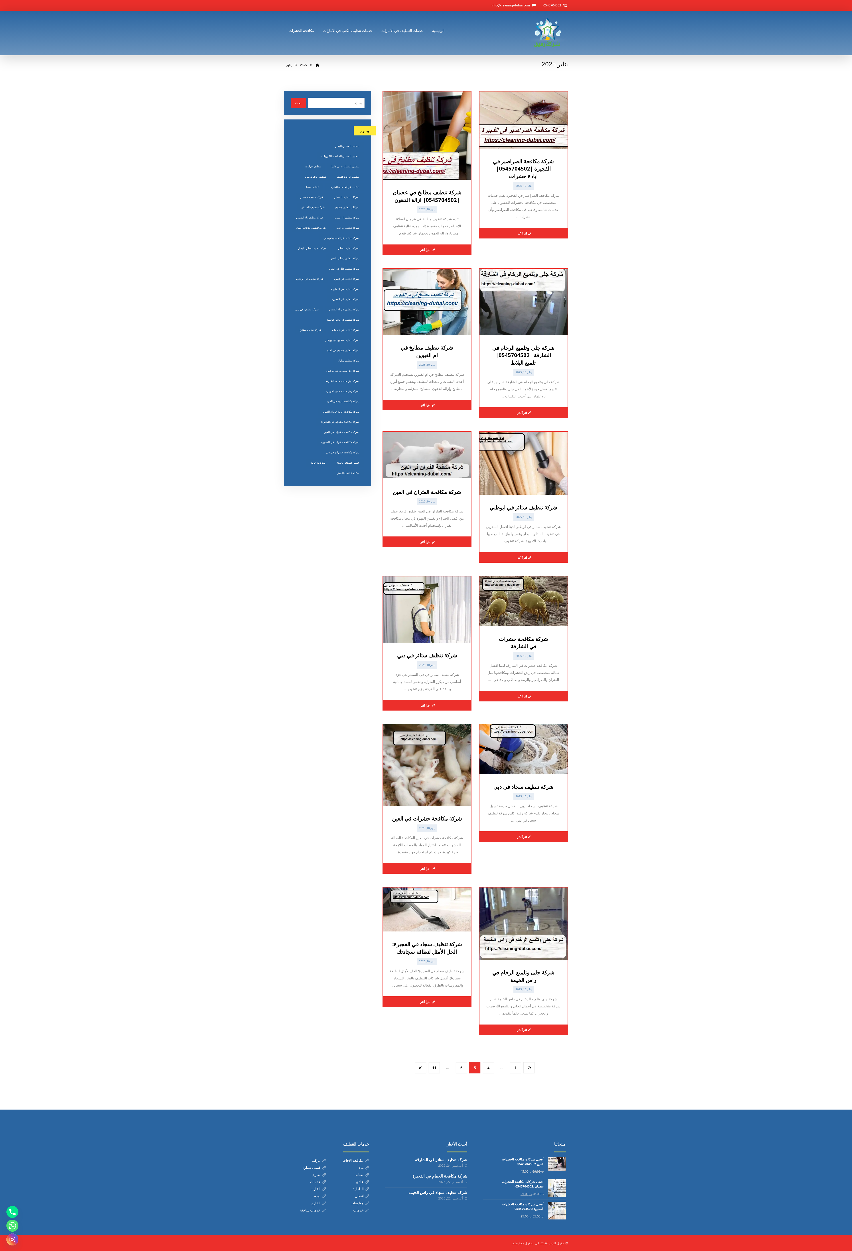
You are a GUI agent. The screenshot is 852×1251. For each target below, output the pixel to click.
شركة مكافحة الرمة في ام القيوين (340, 411)
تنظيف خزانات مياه (315, 177)
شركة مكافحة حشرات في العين (341, 432)
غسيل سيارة (311, 1167)
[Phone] (12, 1212)
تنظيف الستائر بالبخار (347, 146)
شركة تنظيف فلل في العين (344, 268)
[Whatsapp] (12, 1226)
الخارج (316, 1188)
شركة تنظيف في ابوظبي (309, 279)
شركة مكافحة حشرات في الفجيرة (340, 442)
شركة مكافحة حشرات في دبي (342, 452)
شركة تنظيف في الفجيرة (345, 299)
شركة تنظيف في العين (346, 279)
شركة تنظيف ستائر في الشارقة (441, 1159)
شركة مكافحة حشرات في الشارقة (340, 422)
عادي (360, 1181)
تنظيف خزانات (313, 166)
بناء (361, 1167)
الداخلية (358, 1188)
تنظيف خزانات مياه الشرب (344, 187)
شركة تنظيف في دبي (307, 309)
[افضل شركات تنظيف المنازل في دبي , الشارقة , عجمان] (547, 33)
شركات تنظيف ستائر (311, 197)
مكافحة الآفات (353, 1160)
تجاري (316, 1174)
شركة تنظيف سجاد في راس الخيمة (437, 1192)
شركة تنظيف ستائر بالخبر (345, 258)
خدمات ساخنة (310, 1210)
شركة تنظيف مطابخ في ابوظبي (341, 340)
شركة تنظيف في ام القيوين (344, 309)
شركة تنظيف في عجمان (345, 330)
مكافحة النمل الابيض (348, 473)
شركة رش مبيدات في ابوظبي (342, 371)
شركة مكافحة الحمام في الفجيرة (439, 1176)
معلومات (357, 1203)
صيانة (359, 1174)
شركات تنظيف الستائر (346, 197)
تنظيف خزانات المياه (348, 177)
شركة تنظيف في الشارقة (345, 289)
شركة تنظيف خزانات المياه (311, 228)
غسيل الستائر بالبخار (347, 463)
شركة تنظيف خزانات (347, 228)
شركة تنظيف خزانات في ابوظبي (341, 238)
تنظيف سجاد (312, 187)
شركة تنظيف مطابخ (310, 330)
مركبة (316, 1160)
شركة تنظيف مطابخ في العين (343, 350)
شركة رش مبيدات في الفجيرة (342, 391)
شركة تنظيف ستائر (348, 248)
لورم (317, 1195)
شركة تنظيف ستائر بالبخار (312, 248)
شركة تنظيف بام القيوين (309, 217)
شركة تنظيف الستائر (313, 207)
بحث (298, 103)
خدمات (315, 1181)
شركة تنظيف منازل (348, 360)
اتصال (359, 1195)
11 (434, 1068)
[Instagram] (12, 1239)
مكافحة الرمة (318, 463)
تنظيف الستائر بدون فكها (345, 166)
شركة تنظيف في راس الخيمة (343, 320)
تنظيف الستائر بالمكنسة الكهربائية (340, 156)
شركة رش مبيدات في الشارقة (342, 381)
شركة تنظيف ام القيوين (346, 217)
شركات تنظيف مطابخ (347, 207)
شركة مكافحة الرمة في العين (343, 401)
